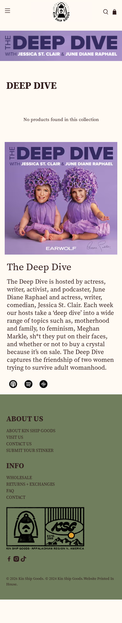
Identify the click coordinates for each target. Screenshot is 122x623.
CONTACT (15, 497)
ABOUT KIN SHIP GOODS (30, 431)
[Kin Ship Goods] (61, 12)
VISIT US (14, 437)
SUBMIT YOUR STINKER (29, 450)
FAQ (10, 491)
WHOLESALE (19, 478)
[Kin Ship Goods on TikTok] (23, 560)
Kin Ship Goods (30, 578)
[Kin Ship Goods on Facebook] (9, 560)
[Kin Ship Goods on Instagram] (16, 560)
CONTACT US (19, 444)
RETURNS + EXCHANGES (30, 484)
